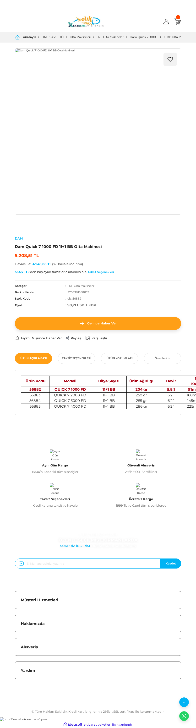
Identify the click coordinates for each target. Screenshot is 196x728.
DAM (19, 238)
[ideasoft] (72, 725)
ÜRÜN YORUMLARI (120, 358)
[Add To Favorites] (170, 59)
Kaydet (171, 563)
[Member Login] (166, 21)
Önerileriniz (163, 358)
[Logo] (86, 21)
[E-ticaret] (97, 725)
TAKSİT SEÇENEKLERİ (76, 358)
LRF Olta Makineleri (81, 286)
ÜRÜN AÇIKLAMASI (33, 358)
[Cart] (177, 21)
